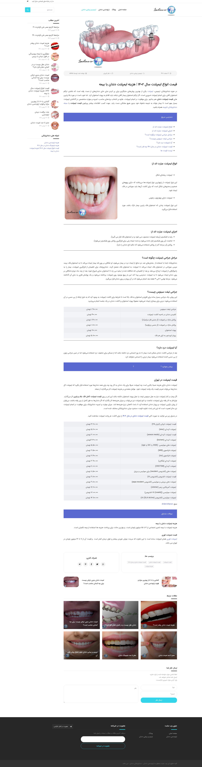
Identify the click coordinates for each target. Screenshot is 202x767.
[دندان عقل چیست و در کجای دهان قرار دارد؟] (55, 67)
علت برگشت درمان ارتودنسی (42, 113)
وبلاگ (151, 733)
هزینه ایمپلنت (149, 566)
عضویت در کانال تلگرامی (61, 726)
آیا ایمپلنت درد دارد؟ (164, 142)
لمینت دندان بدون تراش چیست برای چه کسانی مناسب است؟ (40, 78)
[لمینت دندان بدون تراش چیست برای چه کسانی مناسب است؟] (55, 78)
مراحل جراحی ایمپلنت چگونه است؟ (158, 134)
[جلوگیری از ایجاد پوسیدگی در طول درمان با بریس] (55, 57)
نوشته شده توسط (76, 73)
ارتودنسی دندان (171, 736)
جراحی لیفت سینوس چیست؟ (161, 138)
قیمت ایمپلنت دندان (154, 562)
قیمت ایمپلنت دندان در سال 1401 (137, 562)
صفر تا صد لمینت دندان (40, 122)
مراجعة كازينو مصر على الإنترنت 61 (46, 27)
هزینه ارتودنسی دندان (51, 142)
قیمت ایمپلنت (167, 562)
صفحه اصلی (173, 733)
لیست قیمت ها (166, 150)
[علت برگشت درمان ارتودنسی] (55, 115)
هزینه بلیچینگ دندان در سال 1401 (48, 145)
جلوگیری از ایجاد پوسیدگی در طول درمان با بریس (39, 55)
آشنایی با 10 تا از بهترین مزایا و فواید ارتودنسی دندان (38, 103)
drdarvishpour (167, 504)
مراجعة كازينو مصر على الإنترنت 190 (45, 35)
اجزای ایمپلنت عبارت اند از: (162, 130)
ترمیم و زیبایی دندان (136, 73)
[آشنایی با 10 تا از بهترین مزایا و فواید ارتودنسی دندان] (55, 104)
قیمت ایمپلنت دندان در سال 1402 (135, 415)
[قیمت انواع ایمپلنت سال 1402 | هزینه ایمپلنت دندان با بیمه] (55, 91)
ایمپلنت (150, 91)
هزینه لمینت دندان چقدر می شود (147, 366)
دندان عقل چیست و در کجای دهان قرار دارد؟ (40, 66)
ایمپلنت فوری (172, 539)
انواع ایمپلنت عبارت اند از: (162, 126)
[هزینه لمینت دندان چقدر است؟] (55, 46)
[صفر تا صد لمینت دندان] (55, 126)
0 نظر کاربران (107, 73)
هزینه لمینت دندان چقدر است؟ (39, 44)
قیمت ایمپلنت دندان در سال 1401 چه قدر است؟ (154, 146)
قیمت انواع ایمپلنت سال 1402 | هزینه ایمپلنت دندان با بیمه (39, 91)
